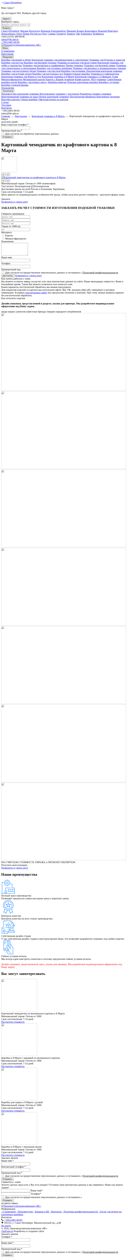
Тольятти (61, 33)
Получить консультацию (14, 865)
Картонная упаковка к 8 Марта (58, 76)
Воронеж (46, 31)
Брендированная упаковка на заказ (19, 96)
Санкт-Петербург (12, 2)
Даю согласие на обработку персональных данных (32, 133)
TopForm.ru (7, 1231)
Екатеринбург (58, 31)
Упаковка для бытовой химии (100, 65)
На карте (6, 1225)
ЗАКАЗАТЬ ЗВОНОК (13, 36)
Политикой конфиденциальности (100, 272)
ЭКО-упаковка (98, 79)
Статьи (5, 102)
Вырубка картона (10, 99)
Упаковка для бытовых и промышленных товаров (99, 68)
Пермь (26, 33)
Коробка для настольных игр (47, 74)
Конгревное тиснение (108, 96)
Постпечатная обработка (83, 96)
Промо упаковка (74, 65)
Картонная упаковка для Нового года (21, 76)
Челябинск (98, 33)
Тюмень (70, 33)
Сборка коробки (29, 99)
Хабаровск (86, 33)
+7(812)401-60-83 (10, 42)
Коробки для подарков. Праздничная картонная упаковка (91, 71)
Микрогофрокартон (11, 79)
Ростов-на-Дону (38, 33)
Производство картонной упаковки (20, 94)
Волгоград (34, 31)
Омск (19, 33)
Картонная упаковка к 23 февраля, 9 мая (96, 76)
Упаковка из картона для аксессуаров (77, 62)
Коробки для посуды (12, 62)
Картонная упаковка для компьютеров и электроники (60, 60)
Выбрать (6, 28)
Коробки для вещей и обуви (16, 60)
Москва (24, 31)
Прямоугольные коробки (77, 74)
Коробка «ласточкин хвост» (32, 82)
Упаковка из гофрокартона (105, 74)
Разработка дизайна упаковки (95, 94)
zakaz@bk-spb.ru (10, 39)
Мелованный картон (34, 79)
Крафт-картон (82, 79)
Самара (52, 33)
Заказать (5, 199)
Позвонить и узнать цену (14, 201)
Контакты (6, 108)
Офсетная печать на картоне (53, 99)
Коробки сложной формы (14, 85)
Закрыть (6, 19)
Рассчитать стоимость (13, 1022)
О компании (7, 51)
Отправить (7, 137)
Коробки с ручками (109, 82)
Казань (80, 31)
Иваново (71, 31)
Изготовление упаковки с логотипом (59, 94)
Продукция (7, 53)
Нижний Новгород (108, 31)
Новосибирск (8, 33)
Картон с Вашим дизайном (60, 79)
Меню (5, 48)
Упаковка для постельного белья (18, 71)
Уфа (78, 33)
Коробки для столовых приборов (54, 68)
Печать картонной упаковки (54, 96)
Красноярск (91, 31)
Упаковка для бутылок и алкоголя (107, 60)
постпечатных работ (36, 292)
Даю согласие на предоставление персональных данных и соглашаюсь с (61, 272)
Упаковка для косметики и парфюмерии (43, 65)
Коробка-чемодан (57, 82)
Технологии (7, 87)
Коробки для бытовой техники (40, 62)
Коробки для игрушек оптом (16, 74)
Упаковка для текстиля (48, 71)
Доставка (6, 105)
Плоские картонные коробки (83, 82)
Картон (9, 235)
